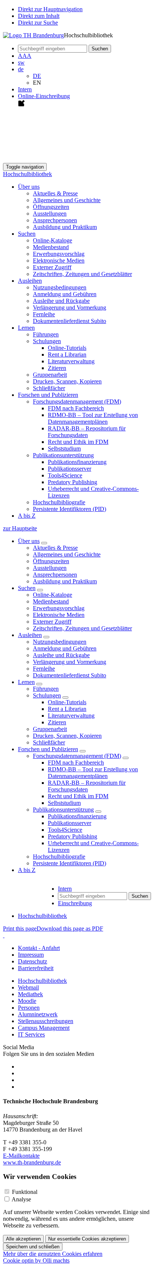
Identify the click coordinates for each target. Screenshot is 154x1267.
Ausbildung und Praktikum (65, 227)
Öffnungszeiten (51, 207)
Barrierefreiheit (35, 968)
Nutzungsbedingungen (59, 287)
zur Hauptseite (20, 528)
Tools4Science (65, 475)
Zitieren (57, 368)
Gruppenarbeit (50, 374)
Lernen (26, 682)
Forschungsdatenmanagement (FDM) (77, 756)
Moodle (27, 1001)
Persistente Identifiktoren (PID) (69, 509)
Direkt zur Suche (38, 22)
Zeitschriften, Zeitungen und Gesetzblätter (82, 274)
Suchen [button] (27, 233)
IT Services (31, 1034)
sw (21, 62)
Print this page (20, 928)
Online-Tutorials (67, 348)
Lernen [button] (26, 327)
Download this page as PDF (70, 928)
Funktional (24, 1192)
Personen (29, 1007)
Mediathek (30, 994)
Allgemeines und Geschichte (67, 200)
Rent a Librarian (67, 354)
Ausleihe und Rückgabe (61, 301)
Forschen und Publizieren (48, 749)
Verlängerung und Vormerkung (69, 307)
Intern (25, 89)
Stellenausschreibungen (45, 1021)
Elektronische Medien (58, 260)
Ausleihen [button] (30, 280)
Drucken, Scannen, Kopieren (67, 381)
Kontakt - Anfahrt (39, 948)
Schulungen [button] (47, 341)
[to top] (3, 935)
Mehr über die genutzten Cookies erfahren (52, 1254)
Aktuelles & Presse (55, 193)
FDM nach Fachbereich (76, 408)
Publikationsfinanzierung (77, 462)
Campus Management (44, 1028)
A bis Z (27, 515)
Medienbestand (51, 247)
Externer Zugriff (52, 267)
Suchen (27, 588)
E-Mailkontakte (21, 1155)
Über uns (29, 541)
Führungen (46, 334)
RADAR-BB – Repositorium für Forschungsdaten (87, 431)
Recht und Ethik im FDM (78, 442)
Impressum (31, 954)
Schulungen (47, 695)
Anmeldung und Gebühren (64, 294)
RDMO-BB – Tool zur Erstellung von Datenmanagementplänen (93, 418)
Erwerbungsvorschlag (58, 254)
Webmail (28, 987)
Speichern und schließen (32, 1246)
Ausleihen (30, 635)
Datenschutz (32, 961)
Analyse (21, 1199)
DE (37, 76)
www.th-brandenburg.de (32, 1162)
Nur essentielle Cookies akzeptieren (87, 1239)
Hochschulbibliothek (27, 174)
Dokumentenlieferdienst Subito (69, 321)
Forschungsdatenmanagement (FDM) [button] (77, 401)
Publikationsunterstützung (63, 809)
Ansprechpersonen (55, 220)
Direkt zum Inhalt (38, 16)
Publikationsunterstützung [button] (63, 455)
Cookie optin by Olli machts (36, 1260)
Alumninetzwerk (38, 1014)
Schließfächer (49, 388)
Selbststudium (64, 448)
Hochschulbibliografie (59, 502)
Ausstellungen (50, 213)
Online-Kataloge (52, 240)
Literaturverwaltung (71, 361)
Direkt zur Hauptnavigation (50, 9)
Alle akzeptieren (23, 1239)
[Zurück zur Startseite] (33, 35)
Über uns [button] (29, 187)
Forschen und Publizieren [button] (48, 395)
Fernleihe (44, 314)
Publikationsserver (69, 468)
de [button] (21, 69)
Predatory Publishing (72, 482)
